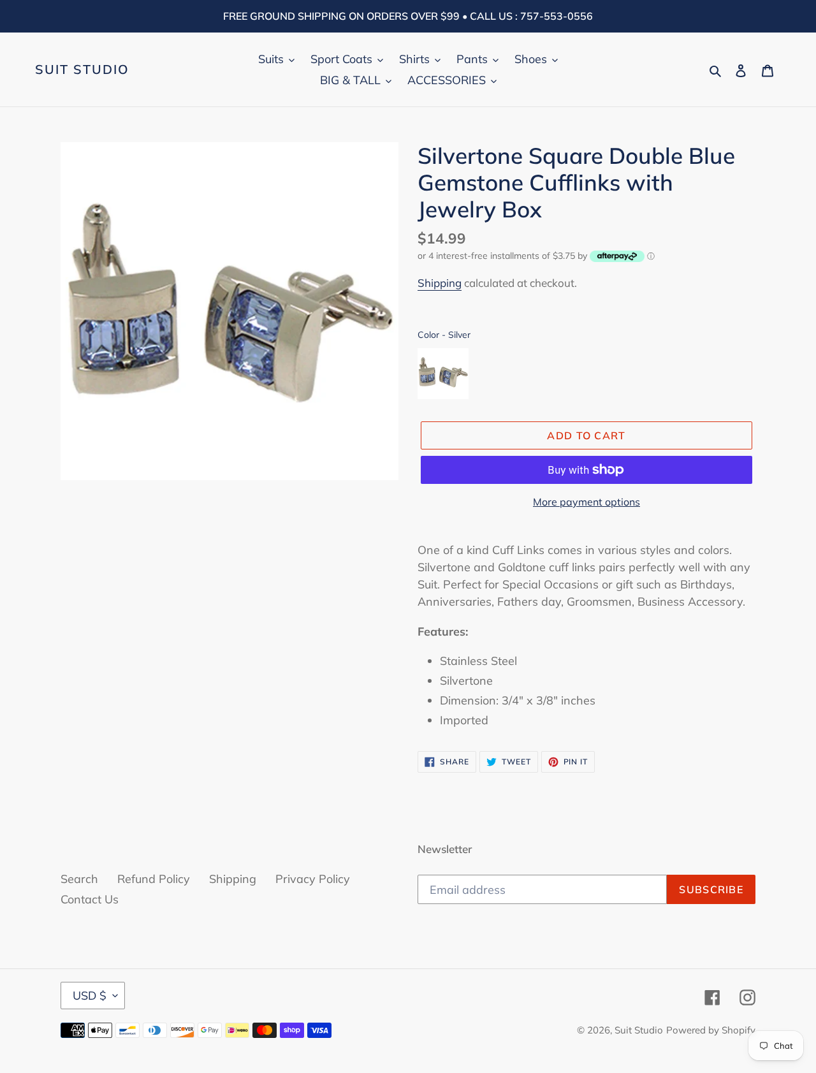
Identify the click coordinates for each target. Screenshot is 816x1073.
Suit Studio (82, 69)
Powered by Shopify (710, 1030)
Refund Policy (153, 879)
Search (79, 879)
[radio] (443, 373)
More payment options (586, 501)
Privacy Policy (312, 879)
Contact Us (90, 899)
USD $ (89, 995)
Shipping (440, 282)
